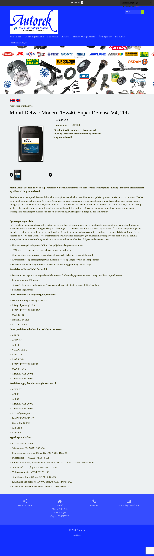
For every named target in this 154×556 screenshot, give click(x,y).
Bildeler (65, 36)
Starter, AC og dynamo (84, 36)
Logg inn (77, 535)
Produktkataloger (18, 42)
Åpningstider (105, 36)
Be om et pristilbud (34, 36)
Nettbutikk (52, 36)
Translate (144, 6)
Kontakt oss (15, 36)
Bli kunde (120, 36)
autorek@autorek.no (129, 505)
